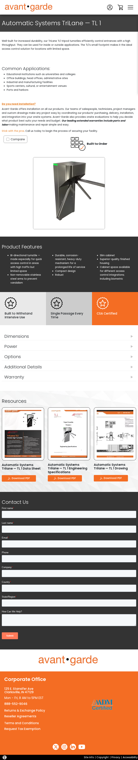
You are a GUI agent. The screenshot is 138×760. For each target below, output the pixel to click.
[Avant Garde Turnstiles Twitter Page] (56, 747)
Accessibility (130, 757)
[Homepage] (69, 660)
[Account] (109, 7)
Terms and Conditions (21, 723)
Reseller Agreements (20, 716)
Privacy (115, 757)
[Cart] (120, 7)
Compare (18, 139)
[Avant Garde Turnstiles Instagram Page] (64, 747)
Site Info (89, 757)
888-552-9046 (15, 704)
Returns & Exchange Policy (24, 710)
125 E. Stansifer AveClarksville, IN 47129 (19, 690)
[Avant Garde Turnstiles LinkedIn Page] (73, 747)
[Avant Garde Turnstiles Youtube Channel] (81, 747)
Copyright (102, 757)
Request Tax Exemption (22, 729)
